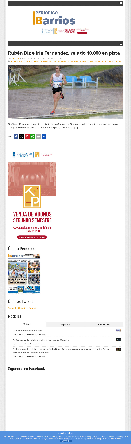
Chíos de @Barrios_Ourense (22, 308)
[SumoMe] (44, 136)
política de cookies (76, 439)
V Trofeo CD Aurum (113, 61)
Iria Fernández (59, 61)
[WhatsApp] (32, 136)
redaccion (19, 335)
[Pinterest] (27, 136)
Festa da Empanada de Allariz (28, 330)
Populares (65, 325)
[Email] (38, 136)
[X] (21, 136)
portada (90, 61)
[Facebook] (16, 136)
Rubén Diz (99, 61)
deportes (15, 59)
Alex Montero (34, 61)
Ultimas (27, 324)
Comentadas (104, 325)
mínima (70, 61)
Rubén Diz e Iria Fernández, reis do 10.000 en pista (64, 53)
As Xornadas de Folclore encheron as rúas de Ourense (41, 340)
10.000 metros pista (19, 61)
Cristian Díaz (46, 61)
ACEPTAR (65, 441)
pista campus (80, 61)
